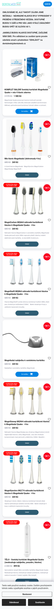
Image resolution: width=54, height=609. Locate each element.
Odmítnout (14, 602)
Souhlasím (40, 602)
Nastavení (27, 594)
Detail (27, 175)
